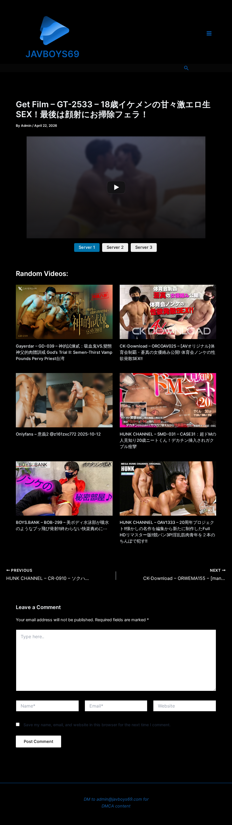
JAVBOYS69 (52, 53)
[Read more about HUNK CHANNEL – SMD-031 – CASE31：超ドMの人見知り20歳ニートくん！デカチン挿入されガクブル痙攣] (168, 399)
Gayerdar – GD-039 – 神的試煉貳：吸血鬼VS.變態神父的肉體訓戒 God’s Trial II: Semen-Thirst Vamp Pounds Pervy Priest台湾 (64, 352)
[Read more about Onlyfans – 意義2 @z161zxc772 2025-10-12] (64, 399)
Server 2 (115, 247)
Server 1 (87, 247)
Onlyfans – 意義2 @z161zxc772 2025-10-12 (58, 434)
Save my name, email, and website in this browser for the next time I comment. (97, 724)
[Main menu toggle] (209, 33)
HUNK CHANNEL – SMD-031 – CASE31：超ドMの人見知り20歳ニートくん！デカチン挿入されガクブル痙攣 (168, 440)
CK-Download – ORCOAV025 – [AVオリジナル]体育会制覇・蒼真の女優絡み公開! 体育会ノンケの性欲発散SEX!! (167, 352)
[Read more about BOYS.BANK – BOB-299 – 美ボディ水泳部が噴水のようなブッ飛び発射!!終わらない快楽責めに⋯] (64, 488)
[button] (186, 68)
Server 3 (143, 247)
